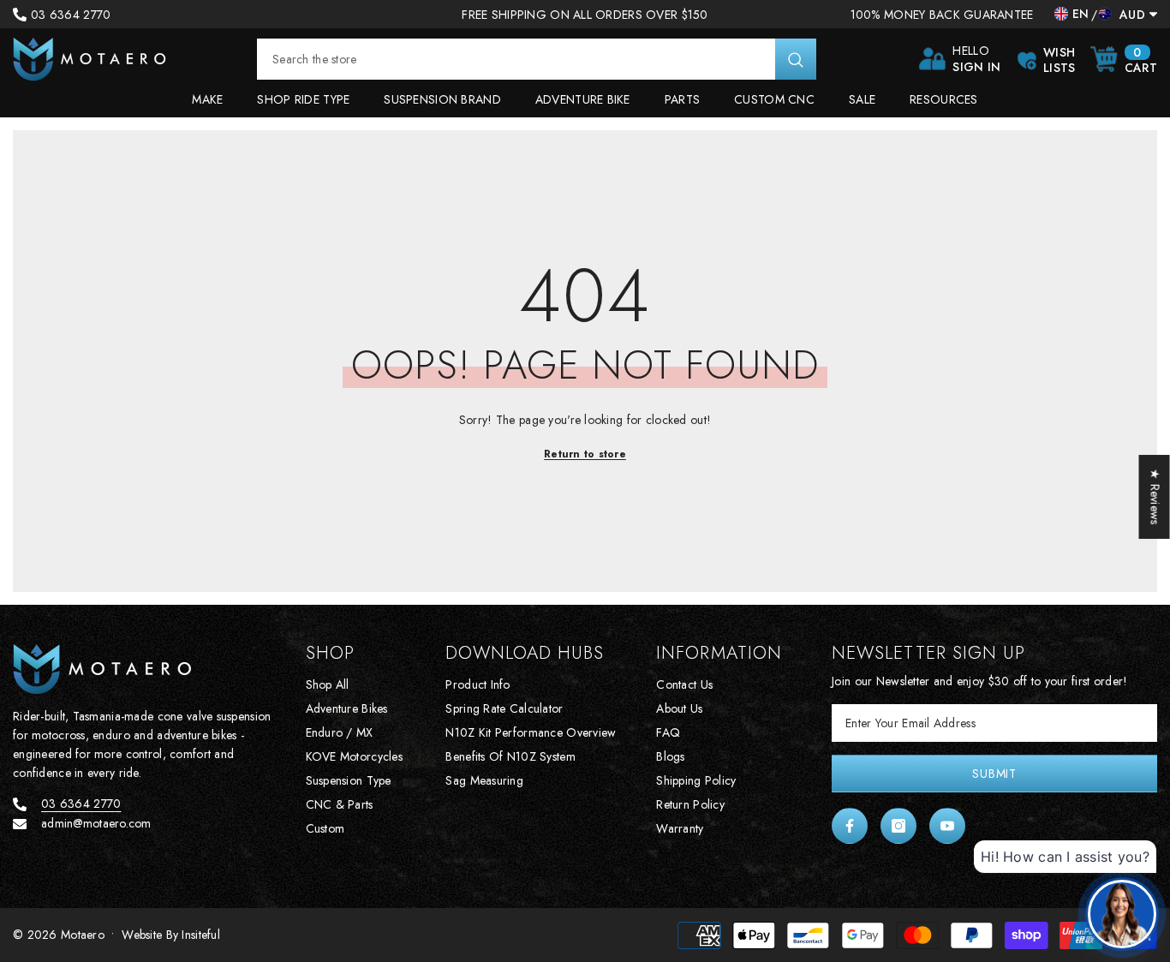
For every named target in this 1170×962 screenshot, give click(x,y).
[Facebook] (850, 826)
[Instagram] (898, 826)
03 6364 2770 (70, 14)
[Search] (536, 59)
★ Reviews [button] (1155, 497)
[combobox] (516, 59)
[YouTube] (947, 826)
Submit (994, 773)
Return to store (585, 454)
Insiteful (201, 934)
